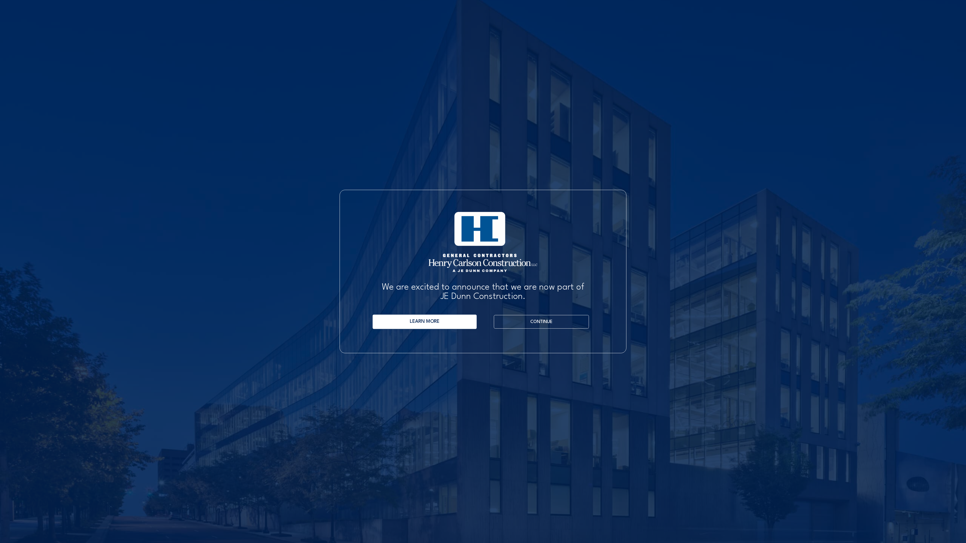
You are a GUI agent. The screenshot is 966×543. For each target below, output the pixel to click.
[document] (483, 271)
